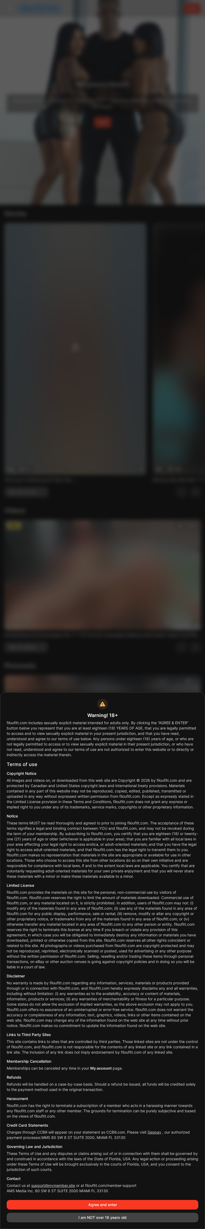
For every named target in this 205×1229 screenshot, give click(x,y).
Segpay (154, 1132)
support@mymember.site (53, 1185)
